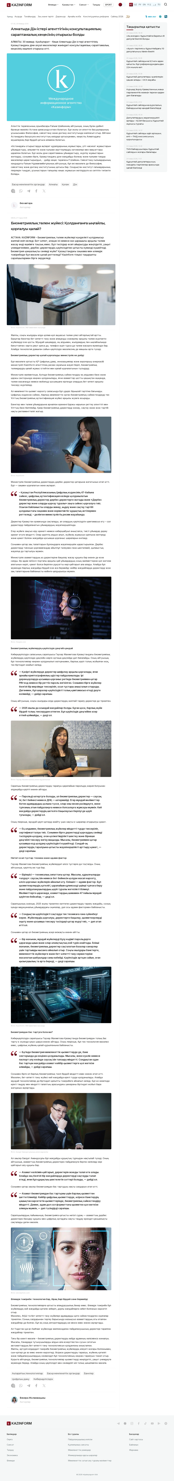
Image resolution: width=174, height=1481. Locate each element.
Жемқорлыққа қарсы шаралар (82, 1455)
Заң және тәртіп (46, 16)
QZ (135, 4)
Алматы (53, 184)
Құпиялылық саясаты (78, 1444)
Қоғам (65, 184)
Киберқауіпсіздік (43, 1379)
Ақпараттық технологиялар (27, 1373)
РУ (140, 4)
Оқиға (10, 1439)
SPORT (108, 4)
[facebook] (138, 1423)
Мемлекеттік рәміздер (79, 1450)
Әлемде (11, 1460)
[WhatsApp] (21, 191)
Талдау (96, 5)
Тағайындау (30, 16)
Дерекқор (61, 16)
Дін (75, 184)
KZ (131, 4)
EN (144, 4)
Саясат (10, 1444)
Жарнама (133, 1450)
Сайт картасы (136, 1439)
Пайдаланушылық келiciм (80, 1439)
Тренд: (10, 16)
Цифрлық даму (20, 1379)
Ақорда (18, 16)
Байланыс (134, 1444)
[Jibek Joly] (152, 16)
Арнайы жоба (74, 16)
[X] (44, 191)
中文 (149, 4)
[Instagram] (13, 191)
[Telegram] (28, 191)
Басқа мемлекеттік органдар (28, 184)
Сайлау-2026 (117, 16)
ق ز (154, 4)
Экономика (12, 1455)
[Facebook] (36, 191)
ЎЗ (159, 4)
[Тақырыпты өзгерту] (122, 4)
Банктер (89, 1373)
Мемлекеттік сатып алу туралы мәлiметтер (89, 1460)
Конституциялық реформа (96, 16)
